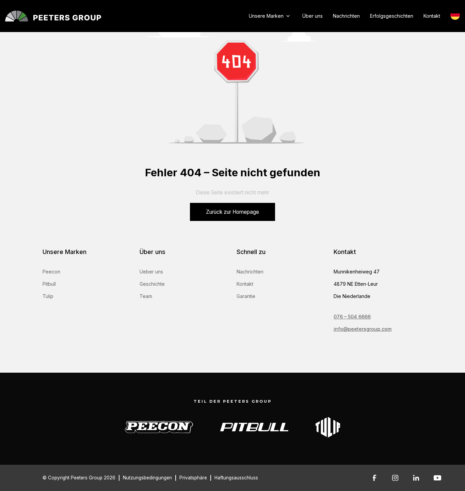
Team (146, 296)
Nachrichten (346, 16)
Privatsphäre (193, 477)
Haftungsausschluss (236, 477)
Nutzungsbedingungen (147, 477)
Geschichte (152, 284)
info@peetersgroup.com (362, 329)
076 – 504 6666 (352, 316)
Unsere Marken (266, 16)
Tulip (48, 296)
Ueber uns (151, 271)
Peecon (51, 271)
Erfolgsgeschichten (391, 16)
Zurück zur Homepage (232, 212)
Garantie (246, 296)
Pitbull (49, 284)
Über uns (312, 16)
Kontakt (431, 16)
